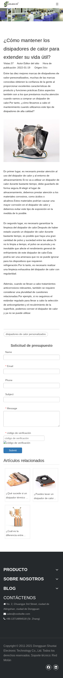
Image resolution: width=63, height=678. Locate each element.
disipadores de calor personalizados (26, 334)
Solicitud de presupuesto (31, 345)
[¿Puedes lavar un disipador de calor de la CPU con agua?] (45, 479)
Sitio (45, 67)
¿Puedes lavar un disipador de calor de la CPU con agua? (44, 496)
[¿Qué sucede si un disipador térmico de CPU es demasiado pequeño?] (17, 479)
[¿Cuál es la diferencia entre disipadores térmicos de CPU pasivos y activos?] (17, 516)
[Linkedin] (56, 667)
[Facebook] (48, 667)
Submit (13, 450)
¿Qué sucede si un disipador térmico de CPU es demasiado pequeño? (17, 496)
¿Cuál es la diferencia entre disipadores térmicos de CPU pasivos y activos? (17, 534)
